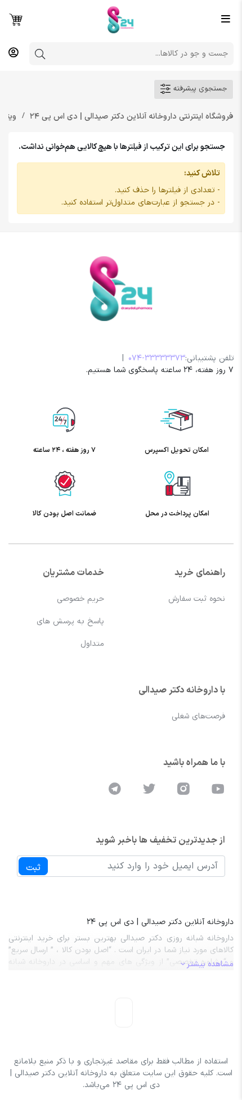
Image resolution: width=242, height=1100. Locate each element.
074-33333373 (156, 358)
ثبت (33, 868)
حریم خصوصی (80, 599)
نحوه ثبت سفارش (196, 599)
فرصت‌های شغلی (198, 716)
